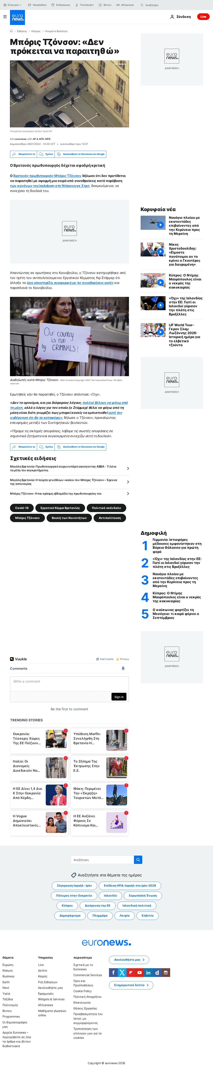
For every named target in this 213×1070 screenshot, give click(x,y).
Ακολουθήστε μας (50, 987)
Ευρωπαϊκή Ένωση (143, 895)
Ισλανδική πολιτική (137, 905)
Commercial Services (87, 975)
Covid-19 (21, 507)
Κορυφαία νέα (158, 209)
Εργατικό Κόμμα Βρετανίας (60, 507)
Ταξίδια (7, 999)
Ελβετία (148, 915)
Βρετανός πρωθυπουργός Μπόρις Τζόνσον (47, 176)
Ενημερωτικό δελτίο (129, 985)
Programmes (11, 1016)
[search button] (142, 5)
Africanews (45, 1005)
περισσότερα (82, 957)
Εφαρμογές (46, 993)
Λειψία (125, 915)
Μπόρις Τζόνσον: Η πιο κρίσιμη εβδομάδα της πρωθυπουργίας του (56, 493)
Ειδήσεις (22, 31)
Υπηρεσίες (45, 957)
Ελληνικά (13, 4)
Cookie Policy (82, 991)
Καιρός (42, 976)
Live (203, 16)
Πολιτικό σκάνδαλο (106, 507)
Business (8, 976)
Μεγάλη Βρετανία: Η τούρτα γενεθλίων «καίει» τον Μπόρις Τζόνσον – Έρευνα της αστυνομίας (63, 481)
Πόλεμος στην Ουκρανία (74, 895)
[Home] (11, 31)
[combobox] (163, 5)
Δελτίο (42, 970)
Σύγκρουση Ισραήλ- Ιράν (74, 885)
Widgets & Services (51, 999)
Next (5, 987)
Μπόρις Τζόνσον (27, 517)
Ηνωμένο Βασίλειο (56, 31)
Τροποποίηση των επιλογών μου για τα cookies (87, 1033)
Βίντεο (7, 1010)
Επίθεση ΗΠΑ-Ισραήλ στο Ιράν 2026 (130, 885)
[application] (69, 93)
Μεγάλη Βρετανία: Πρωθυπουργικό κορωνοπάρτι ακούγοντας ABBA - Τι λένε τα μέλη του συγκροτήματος (63, 468)
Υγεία (6, 993)
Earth (6, 982)
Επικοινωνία (81, 1002)
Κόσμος (35, 31)
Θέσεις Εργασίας (85, 1008)
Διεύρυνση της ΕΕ (97, 905)
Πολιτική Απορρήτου (87, 996)
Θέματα (7, 957)
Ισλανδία (110, 895)
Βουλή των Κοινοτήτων (69, 517)
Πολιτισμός (10, 1005)
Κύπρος (67, 905)
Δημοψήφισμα (69, 915)
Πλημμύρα (100, 915)
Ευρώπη (7, 964)
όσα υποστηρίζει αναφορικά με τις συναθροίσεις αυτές (70, 283)
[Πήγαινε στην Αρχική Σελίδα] (17, 17)
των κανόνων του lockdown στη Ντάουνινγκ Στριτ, (50, 186)
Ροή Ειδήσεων (47, 982)
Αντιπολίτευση (110, 517)
